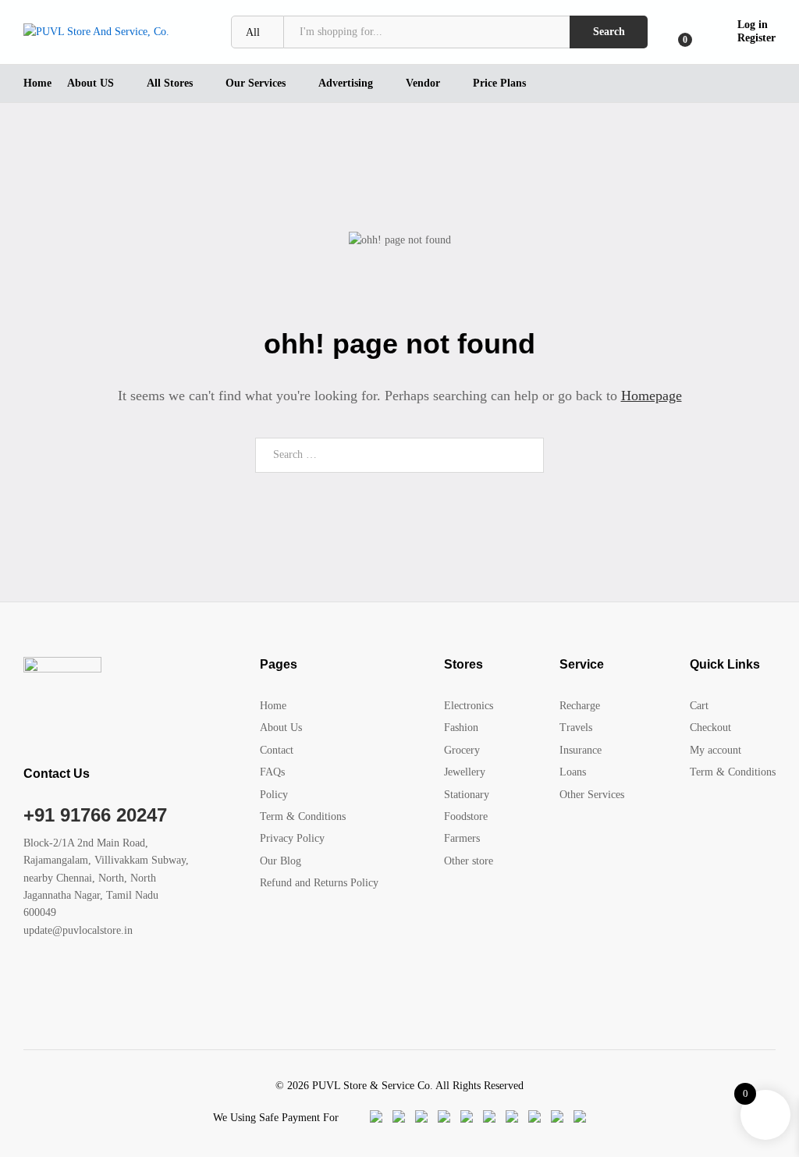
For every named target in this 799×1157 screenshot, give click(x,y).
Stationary (466, 794)
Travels (575, 727)
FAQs (272, 772)
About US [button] (90, 83)
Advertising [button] (345, 83)
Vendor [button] (423, 83)
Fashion (461, 727)
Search (609, 31)
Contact (276, 750)
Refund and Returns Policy (319, 883)
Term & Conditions (303, 816)
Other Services (591, 794)
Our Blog (280, 861)
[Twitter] (52, 979)
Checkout (710, 727)
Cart (699, 706)
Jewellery (464, 772)
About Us (281, 727)
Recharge (579, 706)
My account (715, 750)
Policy (274, 794)
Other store (468, 861)
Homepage (651, 395)
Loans (572, 772)
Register (756, 38)
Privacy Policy (292, 838)
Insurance (580, 750)
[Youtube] (100, 979)
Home (37, 83)
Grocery (462, 750)
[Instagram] (124, 979)
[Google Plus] (76, 979)
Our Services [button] (255, 83)
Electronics (468, 706)
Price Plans (499, 83)
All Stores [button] (170, 83)
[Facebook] (28, 979)
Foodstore (466, 816)
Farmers (462, 838)
